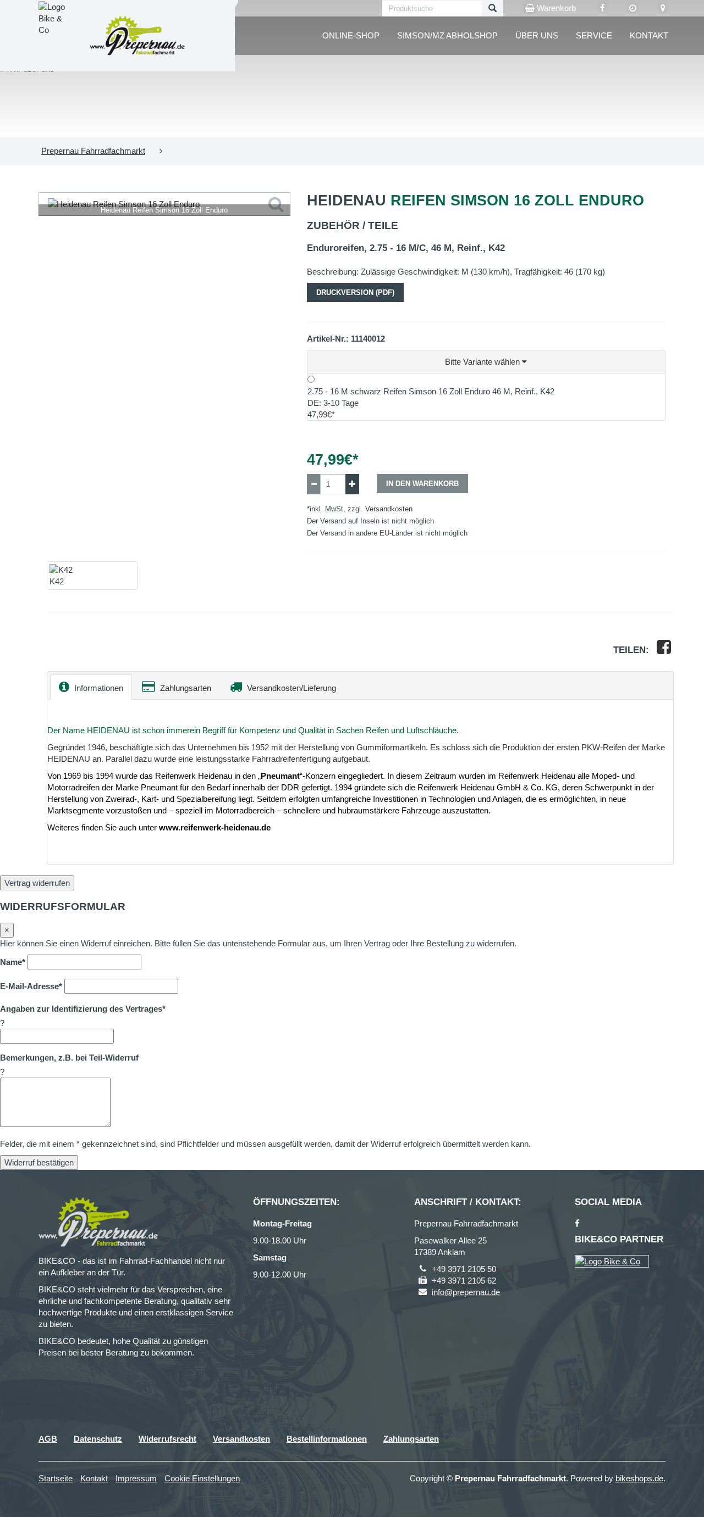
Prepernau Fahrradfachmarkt (93, 150)
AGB (47, 1438)
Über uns (536, 35)
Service (594, 35)
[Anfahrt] (663, 8)
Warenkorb (555, 8)
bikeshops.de (639, 1478)
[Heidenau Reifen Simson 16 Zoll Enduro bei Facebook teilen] (664, 650)
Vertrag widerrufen (37, 883)
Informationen (97, 688)
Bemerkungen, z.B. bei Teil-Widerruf (69, 1057)
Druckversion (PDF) (355, 292)
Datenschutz (98, 1438)
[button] (486, 361)
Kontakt (649, 35)
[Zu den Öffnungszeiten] (632, 8)
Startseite (55, 1478)
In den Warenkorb (422, 483)
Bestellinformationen (327, 1438)
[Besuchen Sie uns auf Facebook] (602, 8)
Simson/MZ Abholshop (447, 35)
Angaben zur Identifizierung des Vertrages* (83, 1008)
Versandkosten (389, 509)
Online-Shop (351, 35)
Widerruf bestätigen (39, 1162)
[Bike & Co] (612, 1261)
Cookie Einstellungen (202, 1478)
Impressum (136, 1478)
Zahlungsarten (184, 688)
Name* (12, 962)
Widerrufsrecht (167, 1438)
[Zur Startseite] (137, 35)
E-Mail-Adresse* (31, 986)
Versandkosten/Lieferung (290, 688)
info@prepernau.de (466, 1292)
